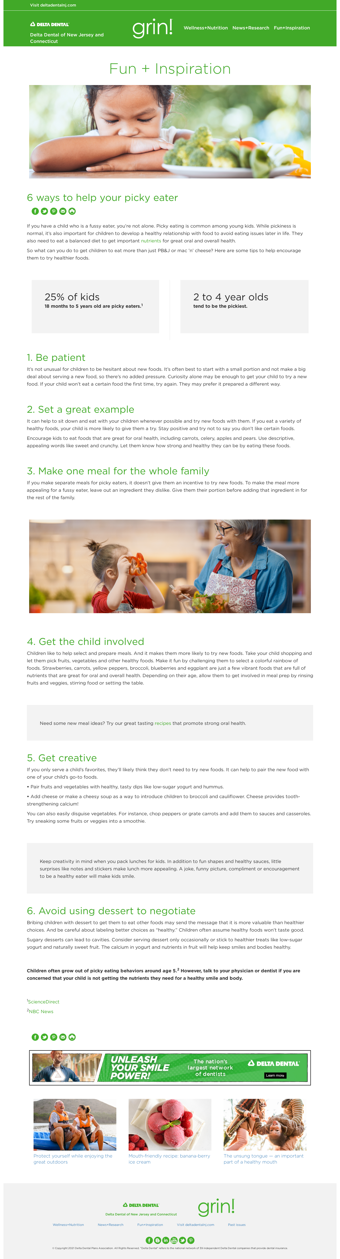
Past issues (237, 1225)
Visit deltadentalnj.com (53, 5)
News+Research (250, 28)
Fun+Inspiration (292, 28)
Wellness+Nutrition (206, 28)
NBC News (41, 1011)
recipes (163, 723)
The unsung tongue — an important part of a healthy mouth (264, 1159)
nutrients (151, 241)
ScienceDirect (43, 1002)
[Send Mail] (63, 211)
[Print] (72, 211)
